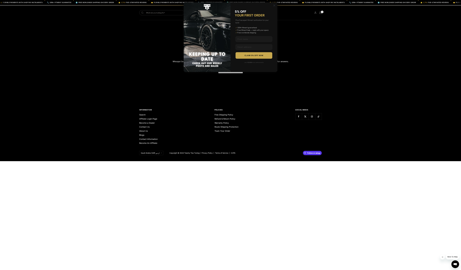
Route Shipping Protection (226, 127)
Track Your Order (222, 131)
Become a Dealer (147, 123)
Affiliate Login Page (148, 119)
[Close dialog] (274, 5)
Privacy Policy (207, 153)
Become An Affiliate (148, 143)
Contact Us (144, 127)
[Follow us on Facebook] (298, 116)
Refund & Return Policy (225, 119)
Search (142, 115)
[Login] (315, 13)
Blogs (141, 135)
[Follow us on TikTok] (318, 116)
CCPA (232, 153)
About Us (143, 131)
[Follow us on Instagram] (312, 116)
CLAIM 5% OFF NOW (254, 55)
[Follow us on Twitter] (305, 116)
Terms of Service (222, 153)
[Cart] (320, 13)
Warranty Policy (222, 123)
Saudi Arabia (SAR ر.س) (150, 153)
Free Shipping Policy (224, 115)
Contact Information (148, 139)
